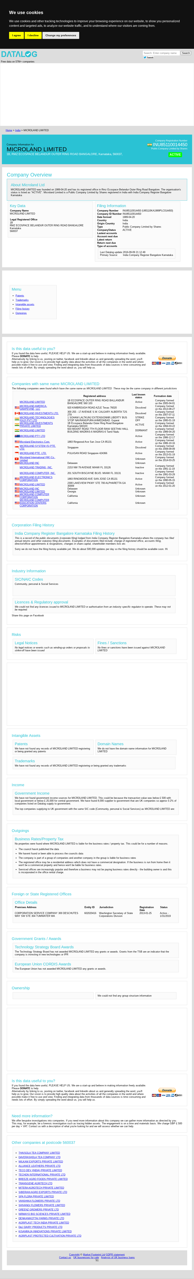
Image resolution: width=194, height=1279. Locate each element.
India (17, 130)
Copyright (74, 1254)
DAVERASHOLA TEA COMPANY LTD (39, 1157)
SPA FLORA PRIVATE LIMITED (36, 1196)
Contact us (65, 1257)
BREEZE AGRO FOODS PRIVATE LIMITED (43, 1179)
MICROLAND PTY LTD (32, 436)
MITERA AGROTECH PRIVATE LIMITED (41, 1187)
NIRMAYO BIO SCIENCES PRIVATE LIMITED (44, 1214)
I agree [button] (16, 35)
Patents (20, 295)
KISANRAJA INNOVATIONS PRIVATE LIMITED (45, 1231)
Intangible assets (25, 304)
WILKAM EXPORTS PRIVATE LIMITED (41, 1161)
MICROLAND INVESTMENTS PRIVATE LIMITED (36, 424)
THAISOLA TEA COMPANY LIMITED (39, 1152)
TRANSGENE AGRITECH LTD (35, 1183)
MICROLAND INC (29, 463)
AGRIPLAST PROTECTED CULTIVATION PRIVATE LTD (50, 1235)
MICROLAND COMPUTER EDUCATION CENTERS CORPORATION (34, 503)
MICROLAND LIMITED (32, 402)
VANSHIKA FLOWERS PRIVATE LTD (39, 1200)
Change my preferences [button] (60, 35)
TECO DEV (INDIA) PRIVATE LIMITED (40, 1170)
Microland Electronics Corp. (35, 441)
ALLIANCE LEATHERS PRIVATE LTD (39, 1166)
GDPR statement (115, 1254)
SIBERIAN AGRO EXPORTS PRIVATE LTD (43, 1192)
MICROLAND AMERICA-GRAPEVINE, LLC (33, 407)
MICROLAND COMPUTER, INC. (38, 473)
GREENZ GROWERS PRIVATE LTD (39, 1209)
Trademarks (22, 300)
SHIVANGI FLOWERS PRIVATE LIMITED (42, 1205)
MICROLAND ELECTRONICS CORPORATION (36, 479)
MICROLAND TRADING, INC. (36, 467)
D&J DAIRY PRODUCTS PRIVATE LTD (40, 1227)
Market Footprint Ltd (94, 1254)
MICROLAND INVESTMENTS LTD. (39, 413)
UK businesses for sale (86, 1257)
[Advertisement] (97, 94)
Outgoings (21, 313)
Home (9, 130)
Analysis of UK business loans (118, 1257)
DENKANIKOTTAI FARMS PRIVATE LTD (41, 1218)
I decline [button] (33, 35)
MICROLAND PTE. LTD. (33, 453)
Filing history (23, 308)
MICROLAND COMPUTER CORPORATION (34, 496)
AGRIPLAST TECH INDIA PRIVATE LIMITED (44, 1222)
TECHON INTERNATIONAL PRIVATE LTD (42, 1174)
